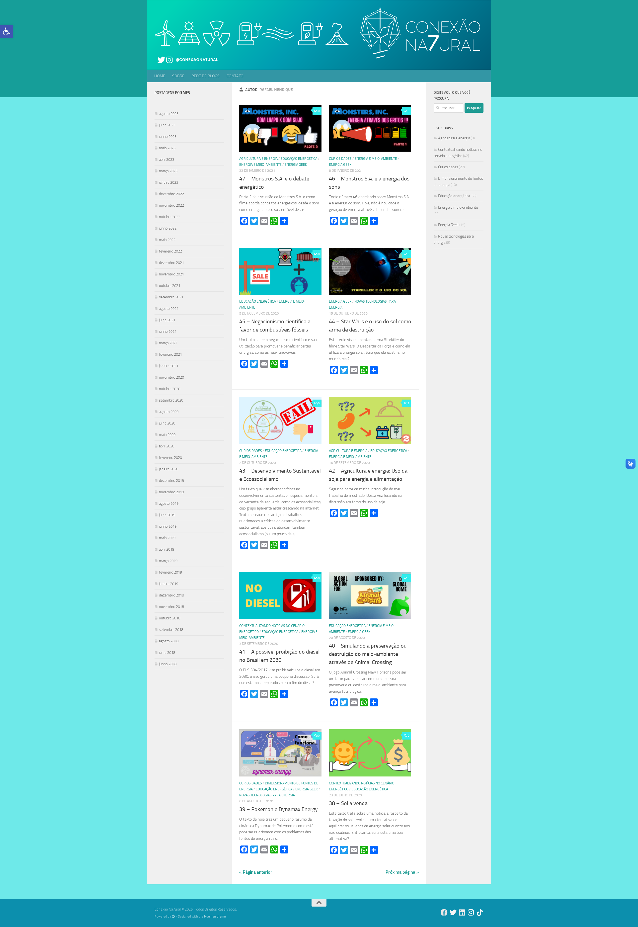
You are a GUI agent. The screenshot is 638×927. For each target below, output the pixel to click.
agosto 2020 (168, 412)
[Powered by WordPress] (173, 916)
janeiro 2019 (168, 584)
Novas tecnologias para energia (267, 795)
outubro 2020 (169, 389)
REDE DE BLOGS (205, 76)
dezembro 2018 (171, 595)
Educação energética (299, 159)
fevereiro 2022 (170, 251)
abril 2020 (166, 446)
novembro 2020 (171, 377)
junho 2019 (167, 526)
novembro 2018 (171, 606)
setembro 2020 (171, 400)
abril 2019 (166, 549)
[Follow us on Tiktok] (480, 912)
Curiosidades (340, 159)
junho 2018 (167, 664)
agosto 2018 (168, 641)
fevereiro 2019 (170, 572)
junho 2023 (167, 136)
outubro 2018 (169, 618)
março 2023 (168, 171)
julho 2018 (167, 652)
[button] (6, 31)
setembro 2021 (171, 297)
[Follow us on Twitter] (453, 912)
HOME (159, 76)
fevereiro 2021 (170, 354)
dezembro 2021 (171, 262)
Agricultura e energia (258, 159)
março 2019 (168, 561)
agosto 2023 (168, 113)
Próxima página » (402, 872)
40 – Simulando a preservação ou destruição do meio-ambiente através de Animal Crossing (368, 654)
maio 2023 (167, 148)
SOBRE (178, 76)
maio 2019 (167, 538)
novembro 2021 (171, 274)
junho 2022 (167, 228)
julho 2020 (167, 423)
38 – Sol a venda (348, 803)
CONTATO (235, 76)
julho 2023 (167, 125)
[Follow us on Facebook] (444, 912)
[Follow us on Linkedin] (462, 912)
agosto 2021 (168, 308)
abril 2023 (166, 159)
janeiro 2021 (168, 366)
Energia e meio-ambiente (260, 165)
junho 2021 (167, 331)
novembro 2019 (171, 492)
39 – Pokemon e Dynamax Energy (278, 809)
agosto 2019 (168, 503)
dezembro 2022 (171, 194)
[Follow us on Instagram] (471, 912)
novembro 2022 (171, 205)
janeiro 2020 (168, 469)
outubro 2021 (169, 285)
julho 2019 (167, 515)
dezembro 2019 (171, 480)
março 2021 (168, 343)
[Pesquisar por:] (448, 108)
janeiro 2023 (168, 182)
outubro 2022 (169, 217)
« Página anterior (255, 872)
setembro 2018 (171, 629)
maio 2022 (167, 240)
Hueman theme (215, 916)
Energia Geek (296, 165)
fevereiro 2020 (170, 457)
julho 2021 (167, 320)
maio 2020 (167, 434)
